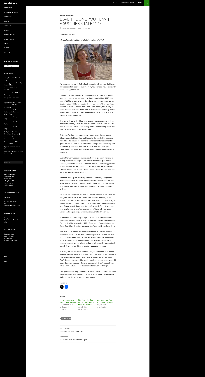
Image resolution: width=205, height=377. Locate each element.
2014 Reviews (66, 318)
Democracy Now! (9, 183)
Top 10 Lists (7, 25)
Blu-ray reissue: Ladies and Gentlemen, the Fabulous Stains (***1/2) (12, 112)
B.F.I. (5, 199)
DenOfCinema (10, 3)
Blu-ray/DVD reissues (11, 12)
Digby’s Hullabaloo (9, 174)
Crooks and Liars (9, 176)
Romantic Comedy (67, 15)
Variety (6, 218)
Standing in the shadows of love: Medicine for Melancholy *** (86, 302)
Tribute (6, 30)
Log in (5, 261)
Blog (114, 3)
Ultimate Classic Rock (10, 240)
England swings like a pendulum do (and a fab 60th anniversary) (12, 105)
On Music (7, 21)
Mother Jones (8, 179)
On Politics (8, 17)
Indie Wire (7, 197)
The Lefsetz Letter (9, 234)
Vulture (6, 222)
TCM (5, 203)
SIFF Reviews (8, 8)
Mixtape (6, 48)
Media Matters (8, 185)
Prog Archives (8, 238)
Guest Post (7, 52)
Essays (6, 43)
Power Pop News (9, 236)
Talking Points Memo (10, 181)
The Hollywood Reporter (11, 220)
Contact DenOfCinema (127, 3)
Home (140, 3)
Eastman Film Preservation (12, 206)
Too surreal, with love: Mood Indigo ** (74, 338)
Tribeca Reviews (9, 39)
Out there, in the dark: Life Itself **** (73, 329)
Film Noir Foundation (10, 201)
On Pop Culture (9, 34)
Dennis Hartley (85, 28)
